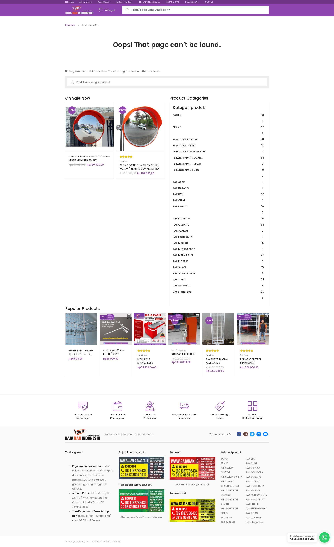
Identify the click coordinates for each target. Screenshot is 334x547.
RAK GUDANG (218, 224)
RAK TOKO (218, 279)
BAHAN (218, 118)
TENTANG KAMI (172, 2)
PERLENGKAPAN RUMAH (218, 164)
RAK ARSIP (218, 182)
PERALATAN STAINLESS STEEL (218, 151)
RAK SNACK (218, 267)
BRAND (218, 130)
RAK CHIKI (218, 200)
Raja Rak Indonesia (91, 541)
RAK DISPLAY (218, 209)
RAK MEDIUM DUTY (218, 249)
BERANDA (69, 2)
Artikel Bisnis (85, 2)
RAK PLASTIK (218, 261)
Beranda (70, 25)
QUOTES (209, 2)
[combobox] (195, 10)
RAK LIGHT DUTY (218, 237)
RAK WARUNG (218, 285)
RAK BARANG (218, 188)
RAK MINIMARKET (218, 255)
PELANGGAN (103, 2)
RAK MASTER (218, 243)
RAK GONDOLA (218, 218)
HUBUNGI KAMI (192, 2)
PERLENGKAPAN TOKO (218, 173)
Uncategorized (218, 295)
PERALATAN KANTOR (218, 139)
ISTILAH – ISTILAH (124, 2)
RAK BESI (218, 194)
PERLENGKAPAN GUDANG (218, 157)
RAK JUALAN (218, 231)
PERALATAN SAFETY (218, 145)
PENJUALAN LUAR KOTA (149, 2)
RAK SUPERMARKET (218, 273)
